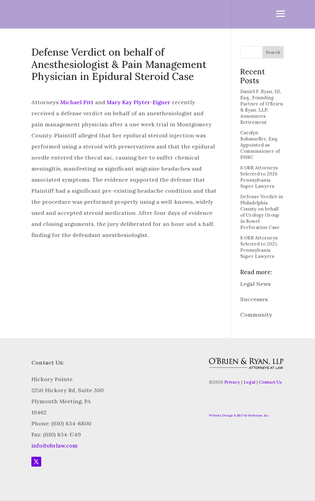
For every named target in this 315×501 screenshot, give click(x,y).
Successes (254, 299)
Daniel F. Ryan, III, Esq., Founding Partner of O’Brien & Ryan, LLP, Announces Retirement (261, 107)
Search (273, 52)
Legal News (255, 283)
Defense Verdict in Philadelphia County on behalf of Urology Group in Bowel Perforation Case (261, 212)
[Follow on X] (36, 462)
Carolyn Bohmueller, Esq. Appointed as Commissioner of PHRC (260, 145)
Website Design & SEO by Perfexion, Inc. (239, 415)
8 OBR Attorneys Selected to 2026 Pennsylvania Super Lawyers (259, 177)
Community (256, 314)
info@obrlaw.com (54, 445)
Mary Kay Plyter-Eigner (138, 102)
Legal (249, 382)
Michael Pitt (77, 102)
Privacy (232, 382)
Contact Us (270, 382)
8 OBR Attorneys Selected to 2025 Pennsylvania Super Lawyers (259, 247)
